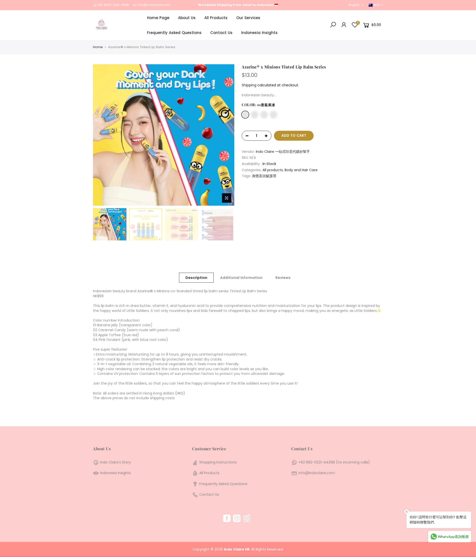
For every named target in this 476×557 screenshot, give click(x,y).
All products (273, 170)
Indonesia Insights (259, 32)
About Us (187, 17)
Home (98, 47)
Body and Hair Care (301, 170)
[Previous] (101, 134)
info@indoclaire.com (154, 5)
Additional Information (241, 277)
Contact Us (221, 32)
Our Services (248, 17)
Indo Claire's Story (115, 462)
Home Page (158, 17)
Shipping (249, 85)
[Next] (225, 134)
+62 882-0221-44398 (316, 462)
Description (196, 277)
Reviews (283, 277)
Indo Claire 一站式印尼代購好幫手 (283, 151)
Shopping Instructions (218, 462)
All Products (216, 17)
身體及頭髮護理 (264, 176)
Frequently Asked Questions (174, 32)
